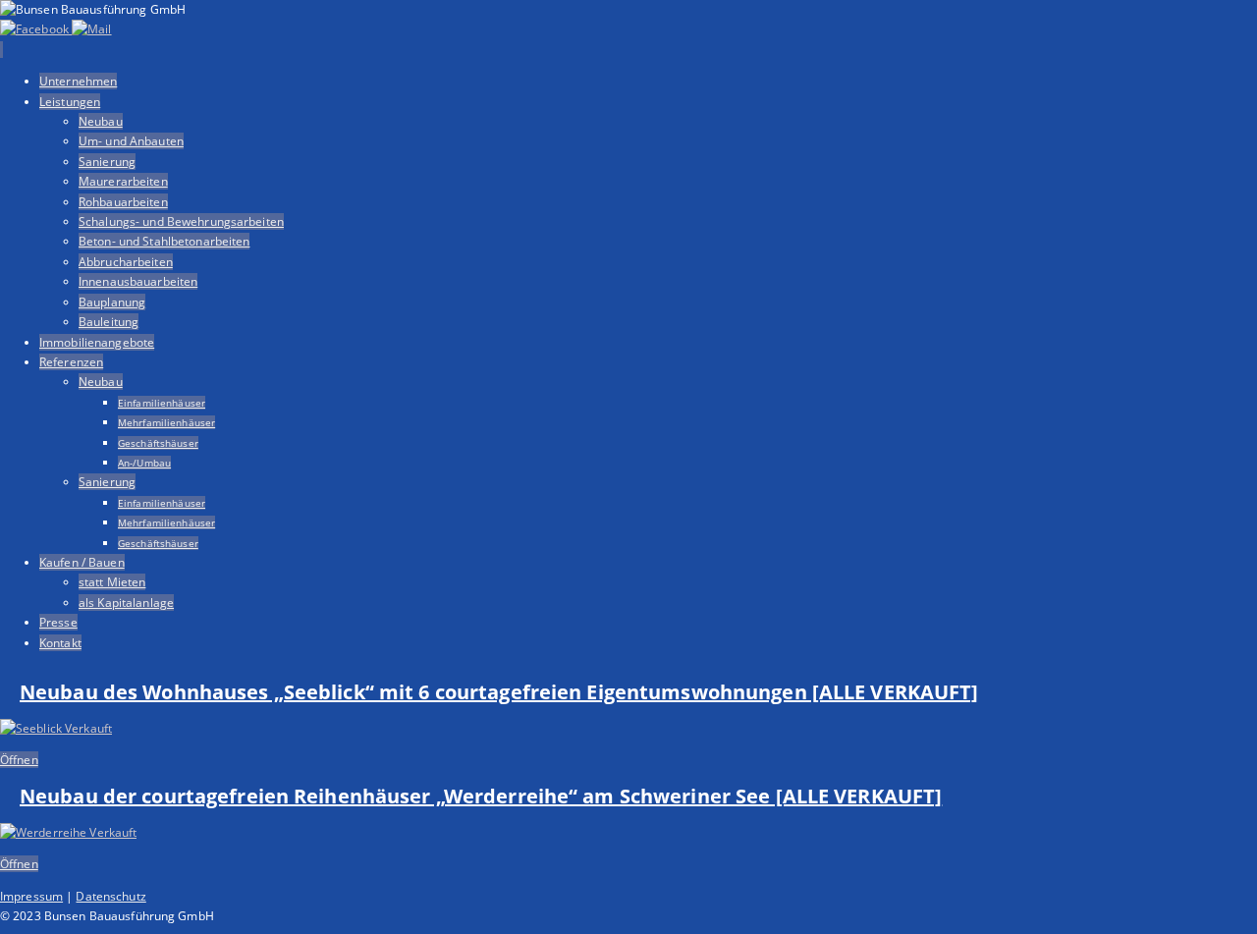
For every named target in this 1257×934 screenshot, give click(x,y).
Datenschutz (110, 896)
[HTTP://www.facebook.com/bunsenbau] (36, 29)
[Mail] (91, 29)
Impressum (31, 896)
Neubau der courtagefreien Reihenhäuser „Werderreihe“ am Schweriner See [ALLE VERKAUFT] (481, 796)
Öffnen (19, 759)
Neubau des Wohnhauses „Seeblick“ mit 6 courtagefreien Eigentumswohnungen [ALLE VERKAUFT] (499, 692)
